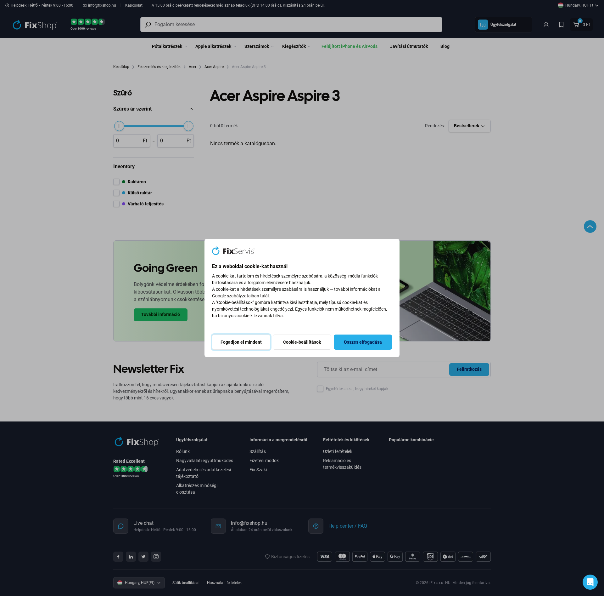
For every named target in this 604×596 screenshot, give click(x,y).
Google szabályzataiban (235, 295)
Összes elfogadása (363, 342)
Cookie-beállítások (302, 342)
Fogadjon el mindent (241, 342)
